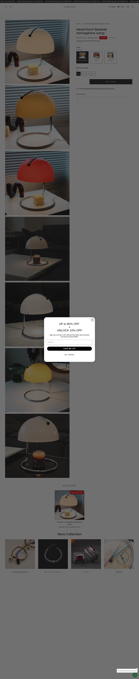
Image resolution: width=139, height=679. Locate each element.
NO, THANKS (69, 354)
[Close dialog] (92, 319)
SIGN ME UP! (69, 348)
